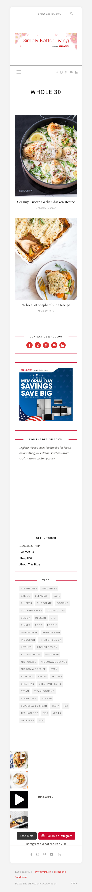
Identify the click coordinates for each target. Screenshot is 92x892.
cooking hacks (31, 610)
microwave (28, 661)
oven (53, 669)
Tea (66, 705)
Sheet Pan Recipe (50, 683)
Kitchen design (46, 647)
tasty (55, 705)
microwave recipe (33, 669)
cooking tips (56, 610)
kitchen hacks (31, 654)
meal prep (52, 654)
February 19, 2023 (46, 208)
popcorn (27, 676)
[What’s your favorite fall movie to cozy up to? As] (19, 799)
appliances (49, 588)
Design (26, 617)
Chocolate (44, 603)
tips (45, 713)
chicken (26, 603)
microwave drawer (54, 661)
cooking (62, 603)
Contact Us (26, 552)
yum (41, 720)
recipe (42, 676)
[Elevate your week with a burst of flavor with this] (19, 819)
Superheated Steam (34, 705)
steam (25, 691)
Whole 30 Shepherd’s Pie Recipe (46, 305)
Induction (28, 639)
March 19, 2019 (46, 311)
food (38, 625)
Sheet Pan (27, 683)
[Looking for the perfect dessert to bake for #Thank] (19, 779)
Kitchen (26, 647)
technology (29, 713)
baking (25, 595)
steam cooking (44, 691)
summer (46, 698)
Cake (57, 595)
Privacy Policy (43, 871)
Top (73, 883)
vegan (57, 713)
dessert (40, 617)
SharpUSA (26, 558)
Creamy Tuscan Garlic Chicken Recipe (46, 202)
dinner (25, 625)
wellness (27, 720)
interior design (51, 639)
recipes (57, 676)
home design (51, 632)
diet (53, 617)
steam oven (29, 698)
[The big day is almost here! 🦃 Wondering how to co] (19, 759)
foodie (52, 625)
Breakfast (42, 595)
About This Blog (29, 564)
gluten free (29, 632)
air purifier (29, 588)
